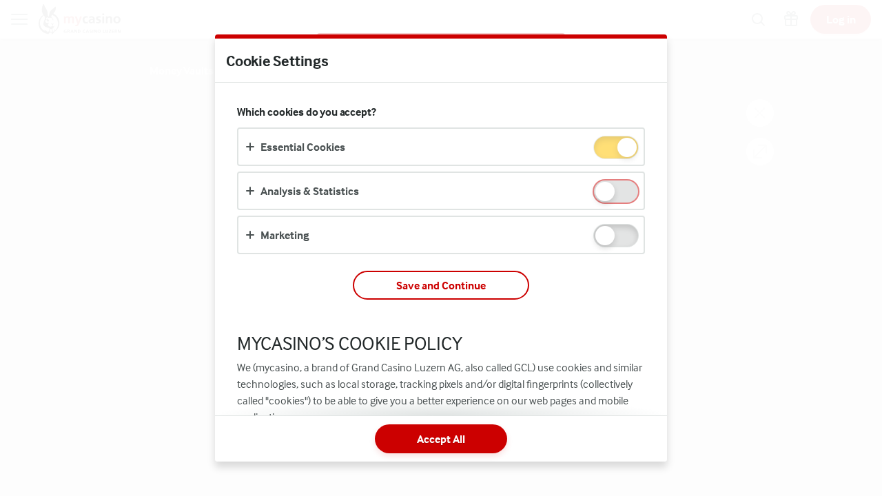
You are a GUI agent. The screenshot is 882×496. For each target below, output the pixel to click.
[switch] (626, 148)
